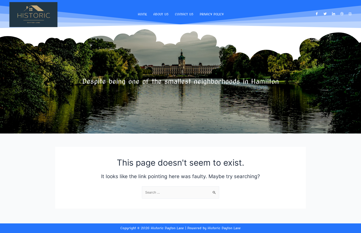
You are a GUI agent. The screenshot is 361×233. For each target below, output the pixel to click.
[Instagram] (350, 13)
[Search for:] (180, 192)
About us (161, 14)
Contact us (184, 14)
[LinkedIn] (333, 13)
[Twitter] (325, 13)
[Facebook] (316, 13)
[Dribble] (341, 13)
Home (142, 14)
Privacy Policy (212, 14)
